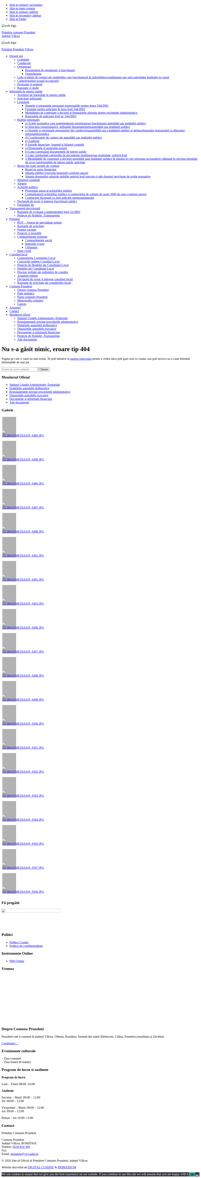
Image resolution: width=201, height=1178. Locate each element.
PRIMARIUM (67, 1167)
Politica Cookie (18, 942)
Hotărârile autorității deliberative (29, 388)
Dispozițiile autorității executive (28, 395)
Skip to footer (17, 19)
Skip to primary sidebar (23, 12)
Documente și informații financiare (30, 399)
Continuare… (10, 1043)
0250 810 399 (21, 1146)
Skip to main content (22, 8)
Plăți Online (16, 961)
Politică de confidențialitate (26, 946)
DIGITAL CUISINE (41, 1167)
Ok (192, 1174)
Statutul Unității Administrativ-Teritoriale (34, 384)
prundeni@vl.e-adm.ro (24, 1154)
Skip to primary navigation (25, 4)
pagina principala (80, 358)
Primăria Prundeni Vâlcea (17, 49)
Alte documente (19, 402)
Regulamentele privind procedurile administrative (39, 391)
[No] (197, 1175)
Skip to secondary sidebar (25, 15)
